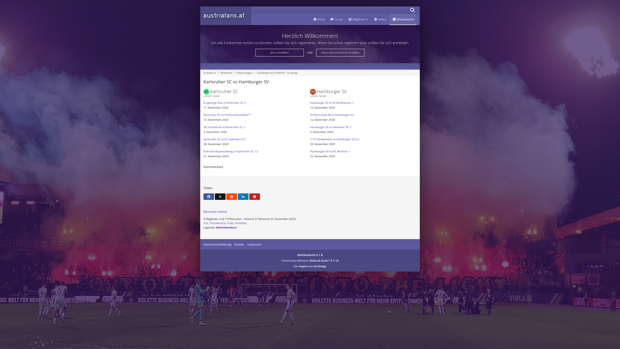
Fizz (205, 223)
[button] (243, 196)
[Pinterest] (254, 196)
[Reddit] (231, 196)
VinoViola (241, 223)
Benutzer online (215, 211)
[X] (220, 196)
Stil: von (310, 266)
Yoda (230, 223)
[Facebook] (208, 196)
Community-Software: (310, 260)
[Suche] (412, 10)
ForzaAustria (218, 223)
